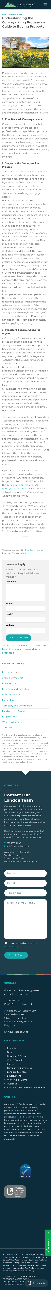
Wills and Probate (12, 694)
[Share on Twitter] (23, 541)
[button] (45, 5)
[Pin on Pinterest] (33, 541)
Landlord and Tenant (14, 711)
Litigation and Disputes (15, 689)
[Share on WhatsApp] (12, 541)
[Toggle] (16, 672)
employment (14, 1075)
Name (9, 603)
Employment (9, 716)
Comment (12, 581)
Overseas (7, 727)
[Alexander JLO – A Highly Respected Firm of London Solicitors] (19, 5)
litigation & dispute (17, 1056)
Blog (4, 14)
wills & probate (15, 1060)
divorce (11, 1052)
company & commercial (20, 1068)
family (10, 1064)
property (11, 1048)
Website (10, 625)
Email (9, 614)
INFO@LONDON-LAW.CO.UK (16, 1282)
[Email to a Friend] (28, 541)
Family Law (8, 700)
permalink (21, 553)
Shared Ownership (12, 678)
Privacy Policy (11, 946)
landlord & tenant (16, 1072)
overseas (12, 1083)
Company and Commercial (17, 705)
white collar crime (17, 1079)
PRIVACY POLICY (24, 1284)
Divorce (6, 683)
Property (7, 672)
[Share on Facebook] (17, 541)
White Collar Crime (12, 722)
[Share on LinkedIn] (38, 541)
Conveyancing (15, 14)
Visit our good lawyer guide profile (26, 1087)
